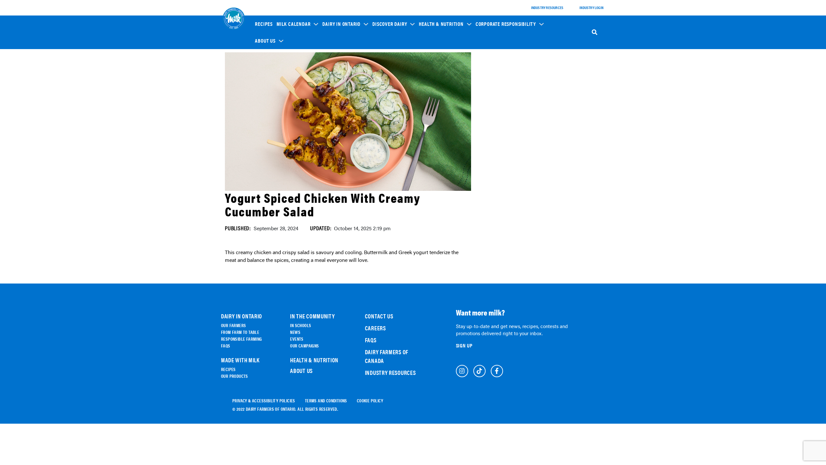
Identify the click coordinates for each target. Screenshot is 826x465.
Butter (383, 115)
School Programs (495, 64)
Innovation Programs (498, 97)
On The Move (337, 85)
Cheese (383, 79)
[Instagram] (462, 371)
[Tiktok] (479, 371)
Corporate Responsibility (506, 24)
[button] (297, 24)
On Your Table (338, 94)
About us (265, 40)
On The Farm (337, 76)
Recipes (264, 24)
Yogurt (383, 97)
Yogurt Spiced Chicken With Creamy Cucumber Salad (322, 204)
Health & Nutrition (441, 24)
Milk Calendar (293, 24)
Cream (382, 124)
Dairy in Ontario (341, 24)
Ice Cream (385, 106)
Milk (381, 88)
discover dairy (389, 24)
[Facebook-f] (497, 371)
